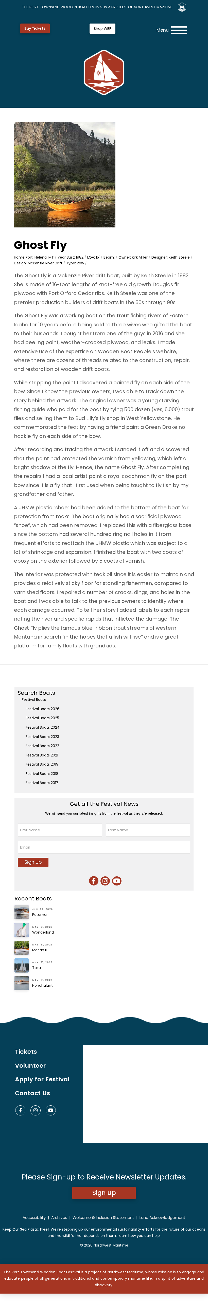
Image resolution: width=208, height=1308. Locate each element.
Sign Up (33, 862)
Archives (59, 1217)
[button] (171, 30)
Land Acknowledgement (162, 1217)
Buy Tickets (34, 28)
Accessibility (34, 1217)
